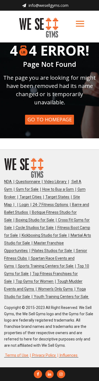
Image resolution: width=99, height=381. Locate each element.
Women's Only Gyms (55, 289)
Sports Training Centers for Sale (45, 266)
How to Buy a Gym (58, 189)
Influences (69, 355)
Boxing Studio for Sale (35, 220)
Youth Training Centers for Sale (61, 296)
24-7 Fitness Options (50, 204)
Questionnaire (28, 181)
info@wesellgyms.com (48, 5)
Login (24, 204)
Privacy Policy (44, 355)
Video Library (55, 181)
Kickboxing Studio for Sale (44, 235)
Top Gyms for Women (34, 281)
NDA (8, 181)
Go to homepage (50, 119)
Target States (57, 197)
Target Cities (31, 197)
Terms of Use (16, 355)
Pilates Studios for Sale (52, 250)
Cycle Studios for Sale (35, 227)
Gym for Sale (27, 189)
